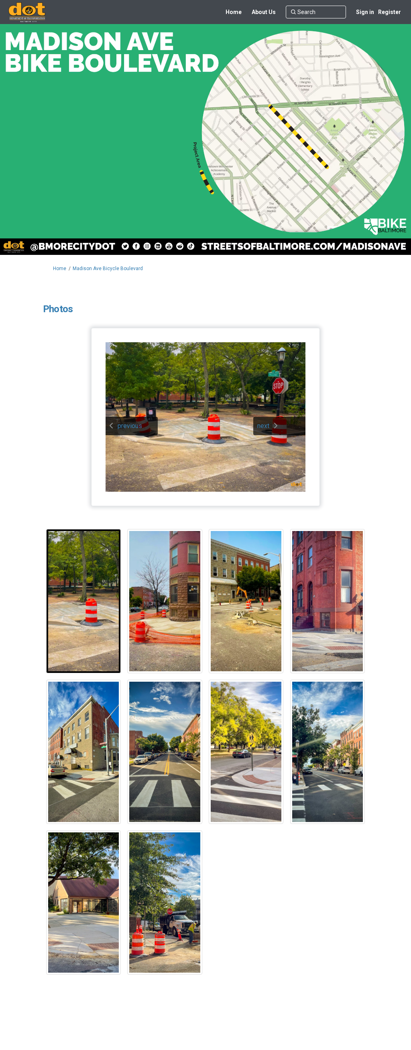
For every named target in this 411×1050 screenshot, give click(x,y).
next (263, 426)
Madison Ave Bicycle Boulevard (108, 268)
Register (389, 12)
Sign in (365, 12)
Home (59, 268)
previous (130, 426)
